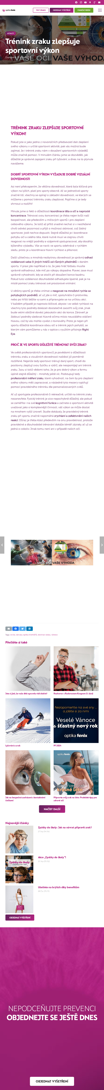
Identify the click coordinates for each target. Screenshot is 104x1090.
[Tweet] (22, 629)
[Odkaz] (9, 10)
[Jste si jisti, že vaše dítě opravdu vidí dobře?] (27, 668)
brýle (12, 635)
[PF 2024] (76, 720)
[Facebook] (76, 2)
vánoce (54, 635)
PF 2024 (57, 745)
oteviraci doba (44, 635)
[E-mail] (99, 2)
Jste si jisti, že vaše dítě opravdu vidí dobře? (26, 693)
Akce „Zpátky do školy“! (52, 857)
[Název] (94, 2)
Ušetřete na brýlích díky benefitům (58, 887)
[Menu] (100, 10)
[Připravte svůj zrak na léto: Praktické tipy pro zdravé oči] (76, 772)
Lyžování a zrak (12, 745)
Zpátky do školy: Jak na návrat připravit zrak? (65, 827)
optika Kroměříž (30, 635)
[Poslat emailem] (8, 629)
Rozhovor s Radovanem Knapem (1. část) (73, 693)
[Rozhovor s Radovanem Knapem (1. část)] (76, 668)
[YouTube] (85, 2)
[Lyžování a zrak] (27, 720)
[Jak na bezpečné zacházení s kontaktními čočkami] (27, 772)
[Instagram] (81, 2)
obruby (19, 635)
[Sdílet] (15, 629)
